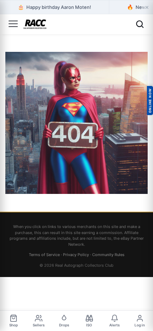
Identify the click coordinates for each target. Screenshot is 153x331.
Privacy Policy (76, 254)
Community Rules (108, 254)
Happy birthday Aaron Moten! (54, 7)
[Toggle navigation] (13, 24)
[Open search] (140, 24)
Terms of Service (44, 254)
